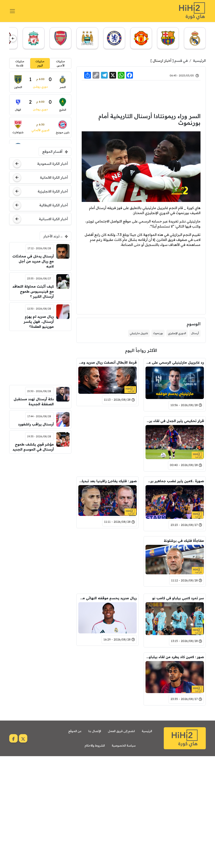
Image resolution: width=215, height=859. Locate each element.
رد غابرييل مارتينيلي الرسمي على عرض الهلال (175, 362)
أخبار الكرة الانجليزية (53, 191)
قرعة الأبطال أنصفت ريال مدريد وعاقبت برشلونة (107, 362)
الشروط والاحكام (95, 745)
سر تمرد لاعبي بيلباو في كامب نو (178, 598)
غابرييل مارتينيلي (139, 333)
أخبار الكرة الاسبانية (53, 219)
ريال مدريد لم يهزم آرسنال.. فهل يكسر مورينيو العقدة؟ (39, 321)
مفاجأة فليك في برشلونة (184, 541)
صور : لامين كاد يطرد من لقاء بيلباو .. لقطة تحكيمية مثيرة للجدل (175, 657)
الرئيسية (199, 60)
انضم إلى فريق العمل (121, 731)
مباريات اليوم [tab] (40, 63)
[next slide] (13, 38)
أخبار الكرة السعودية (52, 163)
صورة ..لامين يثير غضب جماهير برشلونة (175, 481)
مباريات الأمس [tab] (60, 63)
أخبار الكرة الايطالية (53, 205)
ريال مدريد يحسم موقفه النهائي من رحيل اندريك (107, 598)
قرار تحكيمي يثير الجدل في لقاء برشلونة (175, 421)
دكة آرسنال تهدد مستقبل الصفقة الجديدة (34, 401)
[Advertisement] (141, 95)
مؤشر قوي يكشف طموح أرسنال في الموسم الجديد (33, 446)
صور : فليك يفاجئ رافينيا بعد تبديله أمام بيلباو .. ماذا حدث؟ (107, 481)
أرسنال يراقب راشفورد (36, 424)
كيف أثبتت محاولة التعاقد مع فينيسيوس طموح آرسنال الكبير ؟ (33, 291)
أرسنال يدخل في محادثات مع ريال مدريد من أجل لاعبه (33, 261)
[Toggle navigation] (12, 11)
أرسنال (195, 333)
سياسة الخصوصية (124, 745)
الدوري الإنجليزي (177, 333)
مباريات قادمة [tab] (19, 63)
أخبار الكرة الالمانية (54, 177)
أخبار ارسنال (162, 60)
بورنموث (158, 333)
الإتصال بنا (94, 731)
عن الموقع (74, 731)
